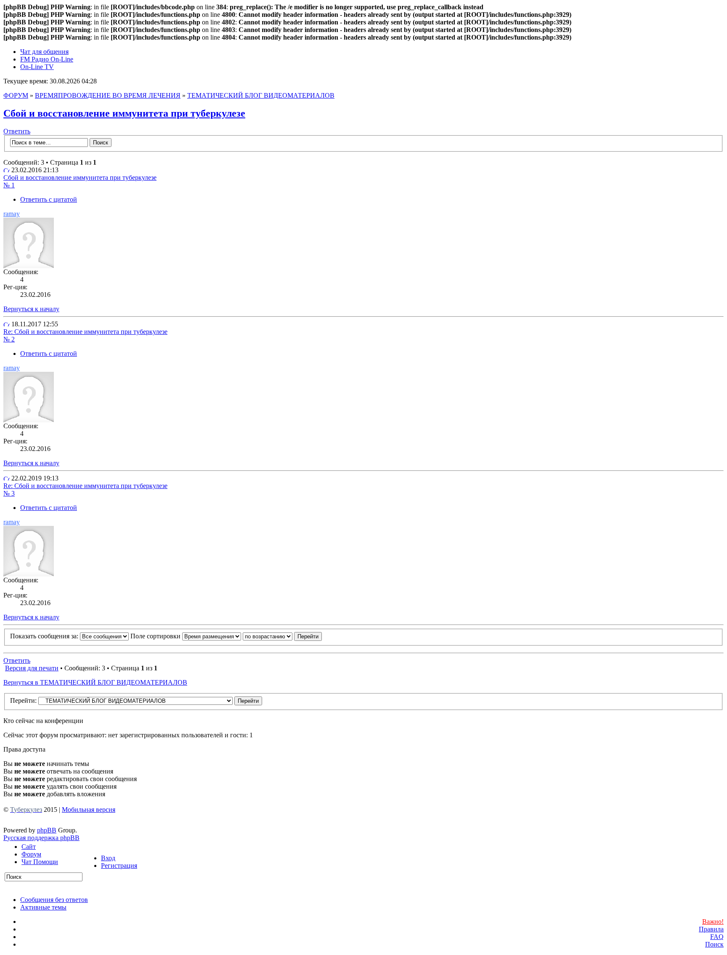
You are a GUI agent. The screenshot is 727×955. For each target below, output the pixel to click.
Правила (711, 929)
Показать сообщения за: (45, 636)
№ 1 (9, 185)
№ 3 (9, 493)
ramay (11, 213)
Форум (31, 854)
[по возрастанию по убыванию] (282, 636)
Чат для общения (44, 51)
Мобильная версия (88, 809)
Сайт (28, 846)
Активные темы (43, 907)
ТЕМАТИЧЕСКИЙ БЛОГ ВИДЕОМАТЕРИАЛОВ (260, 95)
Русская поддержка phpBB (41, 837)
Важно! (713, 921)
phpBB (46, 830)
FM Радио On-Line (46, 59)
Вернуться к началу (31, 308)
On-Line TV (37, 66)
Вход (108, 858)
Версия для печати (31, 668)
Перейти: (23, 700)
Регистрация (119, 865)
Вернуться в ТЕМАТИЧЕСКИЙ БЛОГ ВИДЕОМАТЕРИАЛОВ (95, 682)
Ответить (16, 131)
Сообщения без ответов (54, 899)
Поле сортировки (156, 636)
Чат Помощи (39, 861)
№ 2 (9, 339)
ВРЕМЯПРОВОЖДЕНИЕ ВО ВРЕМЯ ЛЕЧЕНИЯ (107, 95)
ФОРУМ (15, 95)
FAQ (717, 936)
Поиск (714, 944)
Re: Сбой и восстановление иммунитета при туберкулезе (85, 331)
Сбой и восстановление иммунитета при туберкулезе (124, 113)
